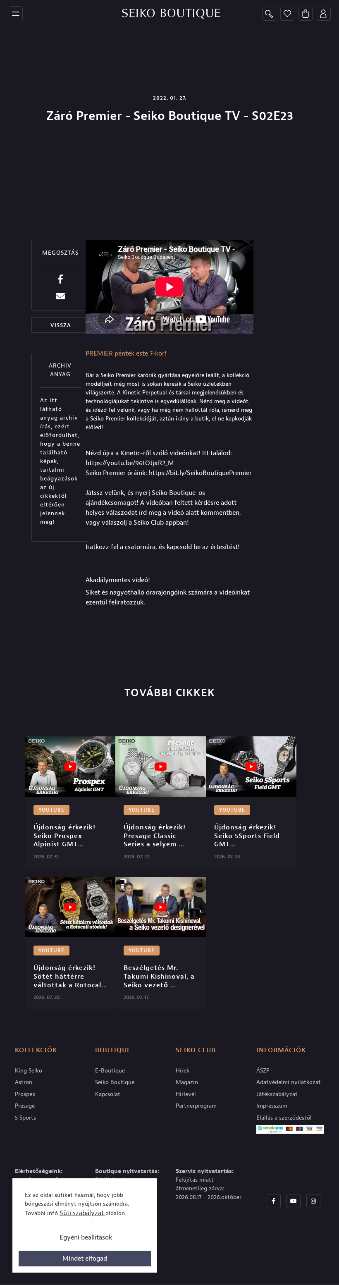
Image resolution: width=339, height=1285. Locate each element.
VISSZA (60, 325)
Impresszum (271, 1105)
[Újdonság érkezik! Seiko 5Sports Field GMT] (251, 766)
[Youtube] (293, 1201)
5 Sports (25, 1117)
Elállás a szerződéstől (284, 1117)
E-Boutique (110, 1070)
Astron (23, 1082)
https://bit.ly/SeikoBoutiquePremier (200, 473)
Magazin (187, 1082)
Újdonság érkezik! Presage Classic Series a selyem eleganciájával (156, 836)
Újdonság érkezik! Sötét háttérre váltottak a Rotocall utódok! (69, 976)
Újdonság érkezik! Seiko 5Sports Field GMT (248, 836)
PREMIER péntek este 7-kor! (126, 353)
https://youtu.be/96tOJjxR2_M (130, 463)
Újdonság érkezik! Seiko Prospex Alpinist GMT (65, 836)
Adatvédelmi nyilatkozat (288, 1082)
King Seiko (28, 1070)
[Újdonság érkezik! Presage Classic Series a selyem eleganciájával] (160, 766)
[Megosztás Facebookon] (60, 279)
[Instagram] (313, 1201)
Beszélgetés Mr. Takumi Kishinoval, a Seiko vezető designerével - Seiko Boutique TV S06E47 (160, 976)
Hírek (182, 1070)
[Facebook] (274, 1201)
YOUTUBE (51, 810)
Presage (25, 1105)
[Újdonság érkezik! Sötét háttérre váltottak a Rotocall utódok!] (70, 907)
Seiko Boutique (114, 1082)
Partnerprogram (196, 1105)
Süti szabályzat (82, 1213)
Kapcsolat (107, 1094)
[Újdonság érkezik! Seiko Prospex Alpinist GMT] (70, 766)
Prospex (25, 1094)
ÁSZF (262, 1070)
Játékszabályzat (277, 1094)
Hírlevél (186, 1094)
